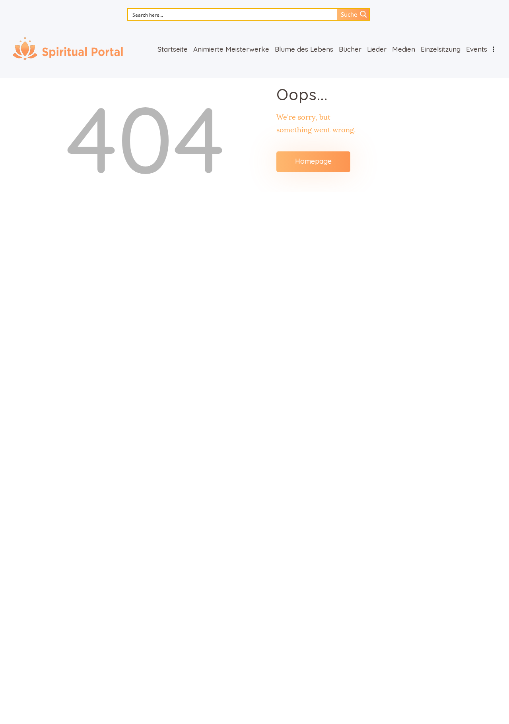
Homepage (313, 161)
